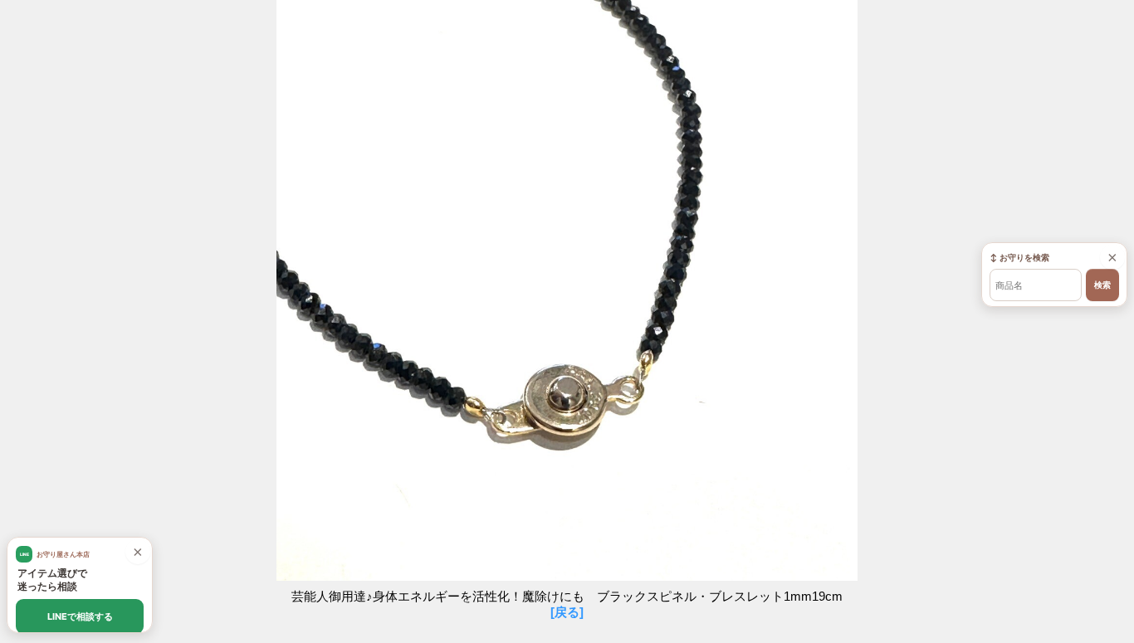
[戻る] (567, 612)
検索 (1102, 285)
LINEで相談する (80, 616)
